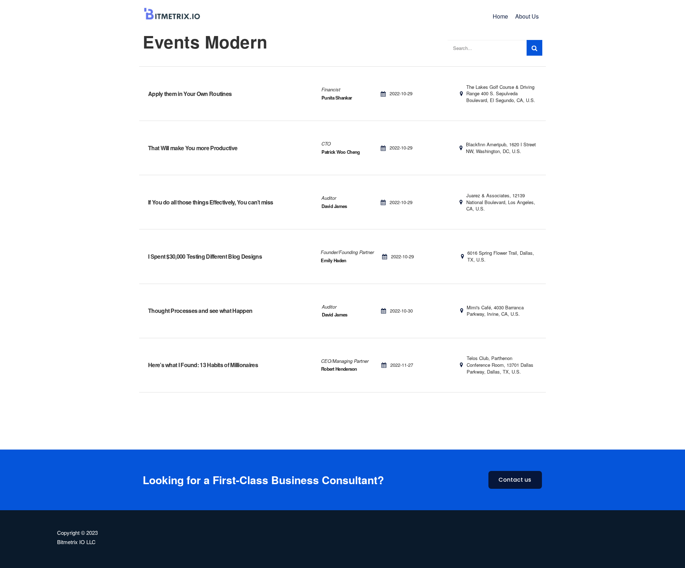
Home (500, 16)
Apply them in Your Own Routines (190, 94)
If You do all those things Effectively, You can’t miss (210, 202)
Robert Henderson (339, 368)
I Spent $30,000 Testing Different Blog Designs (205, 256)
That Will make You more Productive (192, 148)
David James (334, 206)
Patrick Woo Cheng (340, 151)
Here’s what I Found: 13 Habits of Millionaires (203, 365)
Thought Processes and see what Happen (200, 310)
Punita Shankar (336, 97)
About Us (527, 16)
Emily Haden (333, 260)
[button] (515, 480)
